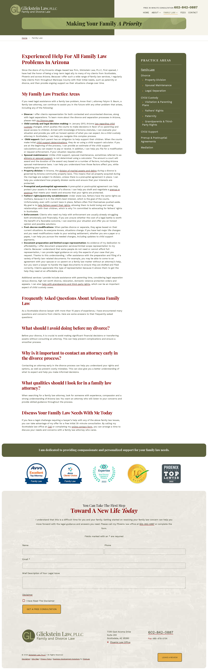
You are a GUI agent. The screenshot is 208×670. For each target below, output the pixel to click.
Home (146, 12)
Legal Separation (155, 90)
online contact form (82, 426)
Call (50, 426)
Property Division (155, 79)
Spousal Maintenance (158, 85)
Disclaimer (27, 595)
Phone (108, 545)
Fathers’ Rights (154, 110)
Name (25, 545)
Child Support (149, 131)
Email (26, 559)
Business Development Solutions (66, 659)
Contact (193, 12)
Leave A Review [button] (170, 657)
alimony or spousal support (38, 158)
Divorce (145, 75)
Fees (183, 12)
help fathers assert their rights (54, 205)
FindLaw (86, 659)
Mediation (147, 147)
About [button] (155, 12)
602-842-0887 (186, 7)
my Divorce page (44, 120)
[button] (204, 651)
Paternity (150, 115)
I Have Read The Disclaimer (40, 601)
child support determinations (52, 142)
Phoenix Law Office (120, 642)
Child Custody (149, 97)
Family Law (148, 69)
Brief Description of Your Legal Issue (41, 573)
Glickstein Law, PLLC (37, 655)
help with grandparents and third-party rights (66, 284)
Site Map (35, 659)
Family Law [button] (169, 12)
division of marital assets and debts (78, 170)
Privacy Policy (46, 659)
